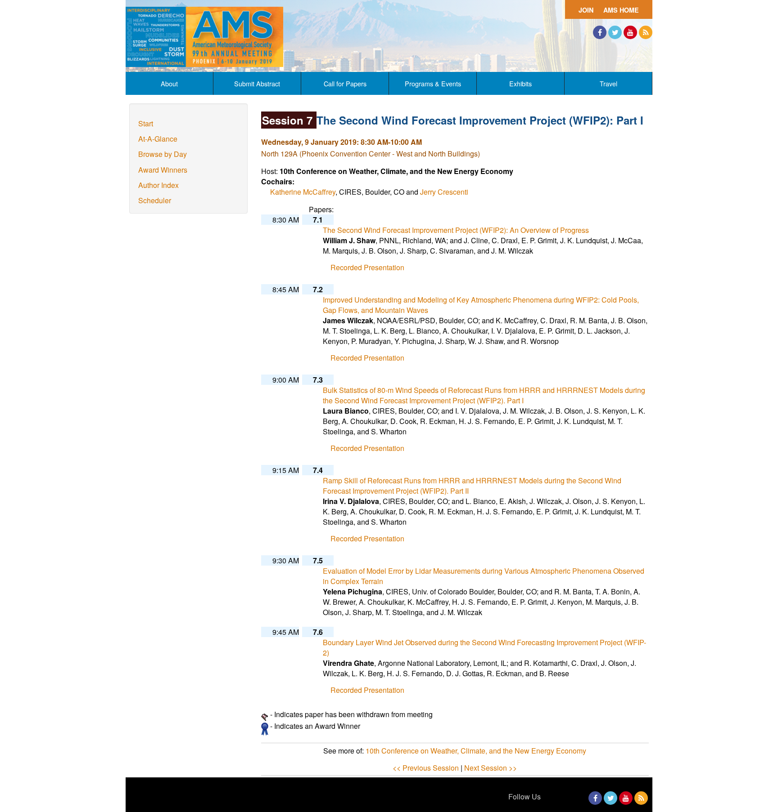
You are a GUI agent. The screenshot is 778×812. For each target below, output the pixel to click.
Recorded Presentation (367, 267)
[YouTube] (630, 32)
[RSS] (645, 32)
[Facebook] (599, 32)
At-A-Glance (157, 139)
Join (586, 9)
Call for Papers (345, 83)
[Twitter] (615, 32)
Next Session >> (490, 768)
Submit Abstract (257, 83)
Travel (608, 83)
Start (145, 123)
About (169, 83)
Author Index (158, 185)
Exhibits (520, 83)
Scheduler (154, 200)
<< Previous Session (426, 768)
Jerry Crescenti (444, 192)
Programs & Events (433, 83)
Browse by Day (162, 154)
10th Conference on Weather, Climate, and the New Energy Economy (476, 750)
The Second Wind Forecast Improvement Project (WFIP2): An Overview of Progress (456, 230)
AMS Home (621, 9)
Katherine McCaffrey (302, 192)
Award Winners (162, 170)
